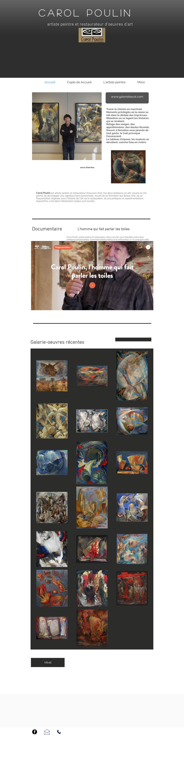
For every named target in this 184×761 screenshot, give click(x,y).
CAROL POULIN (86, 12)
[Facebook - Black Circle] (34, 731)
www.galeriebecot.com (127, 96)
